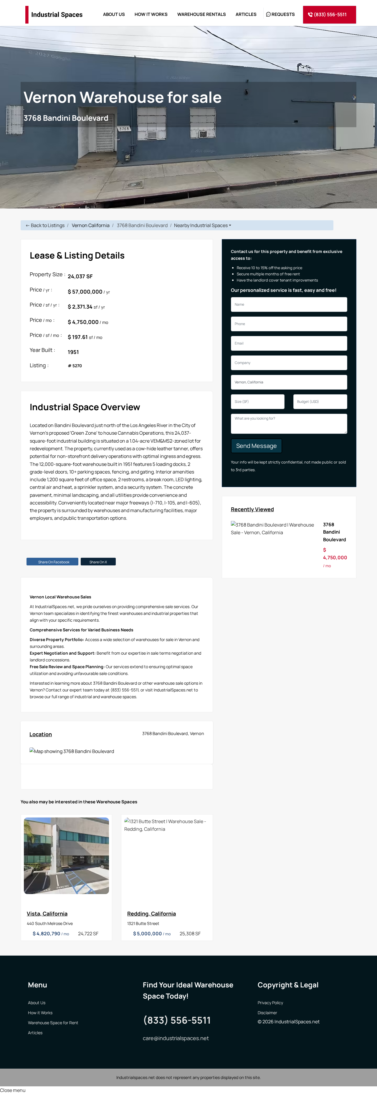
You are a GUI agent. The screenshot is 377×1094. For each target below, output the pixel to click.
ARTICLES (246, 14)
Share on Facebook (54, 562)
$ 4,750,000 (335, 557)
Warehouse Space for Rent (53, 1022)
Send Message (256, 446)
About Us (36, 1002)
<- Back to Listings (45, 225)
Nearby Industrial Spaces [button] (201, 225)
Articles (35, 1032)
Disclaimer (267, 1012)
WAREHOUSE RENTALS (201, 14)
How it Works (40, 1012)
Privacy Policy (270, 1002)
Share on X (98, 562)
